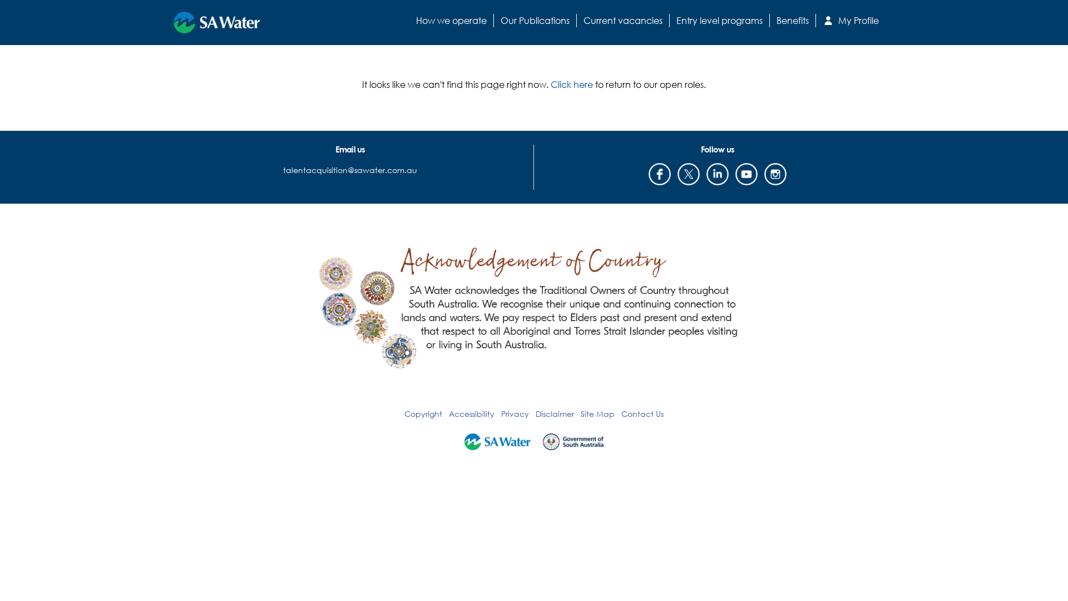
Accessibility (472, 413)
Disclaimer (555, 413)
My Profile (857, 20)
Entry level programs (719, 20)
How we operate (451, 20)
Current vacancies (623, 20)
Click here (572, 84)
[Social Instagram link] (775, 174)
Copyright (423, 413)
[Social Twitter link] (689, 174)
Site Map (598, 413)
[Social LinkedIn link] (717, 174)
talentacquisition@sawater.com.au (350, 170)
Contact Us (642, 413)
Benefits (793, 20)
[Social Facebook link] (660, 174)
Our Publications (535, 20)
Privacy (515, 413)
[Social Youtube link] (746, 174)
